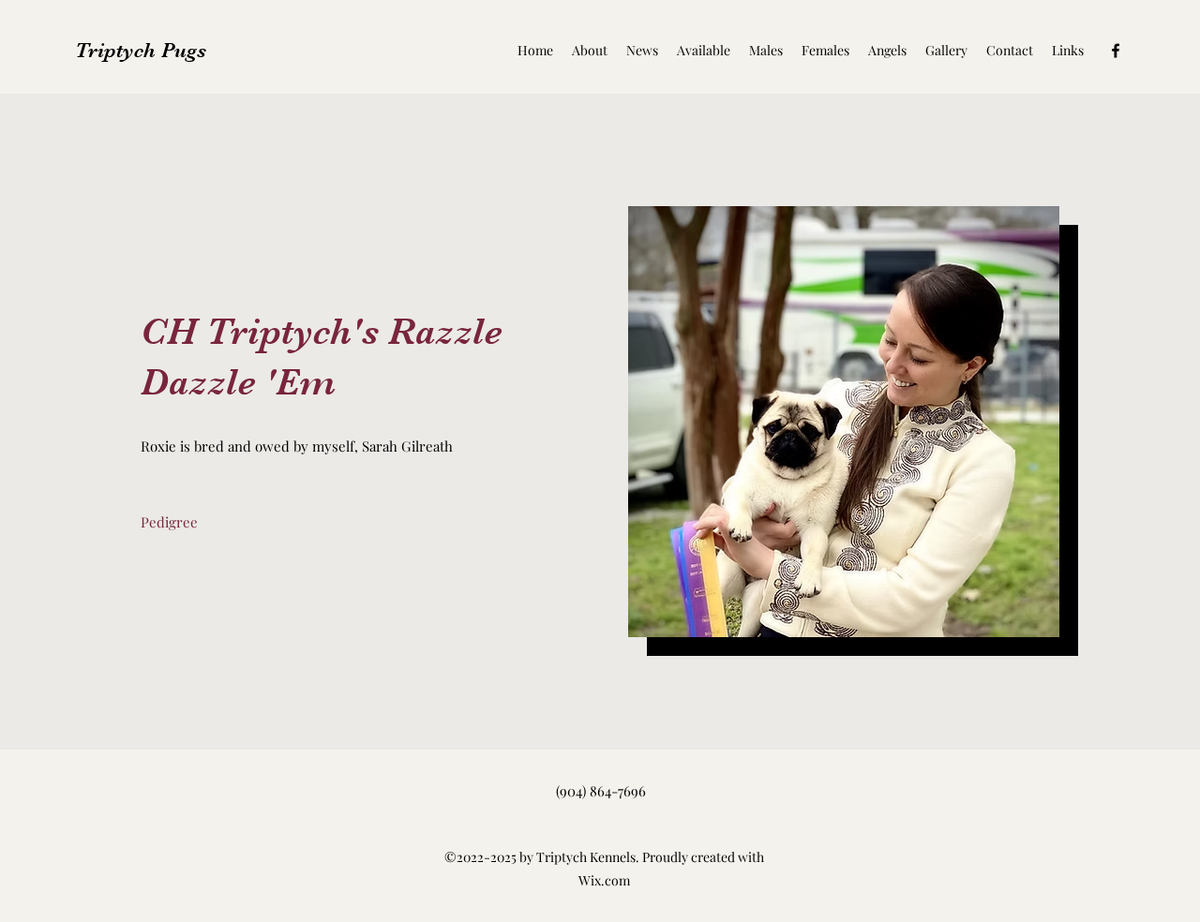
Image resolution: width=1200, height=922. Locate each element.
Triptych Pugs (140, 50)
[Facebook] (1115, 50)
